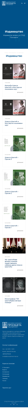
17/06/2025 (7, 82)
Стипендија (5, 374)
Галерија (4, 378)
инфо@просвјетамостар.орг (10, 356)
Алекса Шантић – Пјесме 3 (11, 158)
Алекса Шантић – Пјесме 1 (11, 226)
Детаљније (20, 92)
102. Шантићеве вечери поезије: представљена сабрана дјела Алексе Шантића (13, 263)
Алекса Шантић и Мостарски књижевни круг (13, 123)
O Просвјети (5, 367)
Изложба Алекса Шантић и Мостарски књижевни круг (13, 87)
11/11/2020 (7, 296)
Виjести (4, 369)
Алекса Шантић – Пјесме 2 (11, 192)
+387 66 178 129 (6, 354)
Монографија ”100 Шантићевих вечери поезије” (13, 300)
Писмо (4, 380)
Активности (5, 372)
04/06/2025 (7, 154)
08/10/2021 (7, 256)
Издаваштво (5, 376)
